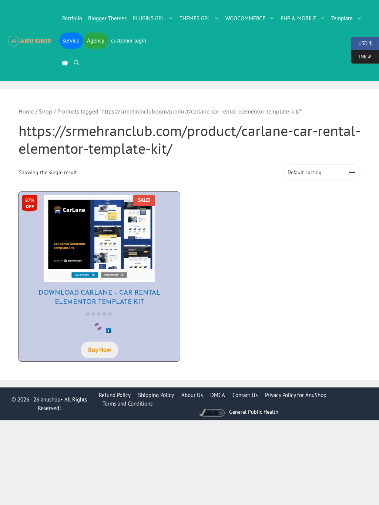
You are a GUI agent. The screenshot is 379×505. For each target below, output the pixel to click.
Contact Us (245, 395)
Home (26, 111)
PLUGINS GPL (148, 18)
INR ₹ (361, 56)
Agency (95, 40)
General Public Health (253, 412)
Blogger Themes (107, 18)
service (71, 40)
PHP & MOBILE (298, 18)
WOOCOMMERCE (245, 18)
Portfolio (72, 18)
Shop (45, 111)
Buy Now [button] (99, 350)
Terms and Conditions (127, 403)
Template (342, 18)
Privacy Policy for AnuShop (295, 395)
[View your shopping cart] (65, 63)
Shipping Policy (156, 395)
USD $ (361, 43)
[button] (76, 63)
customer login (128, 40)
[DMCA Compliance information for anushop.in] (212, 412)
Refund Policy (115, 395)
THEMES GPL (195, 18)
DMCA (217, 395)
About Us (192, 395)
